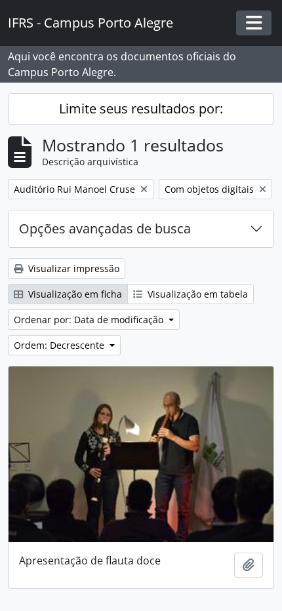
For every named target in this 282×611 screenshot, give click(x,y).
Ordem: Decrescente (60, 345)
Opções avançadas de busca (105, 228)
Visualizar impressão (72, 268)
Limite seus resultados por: (141, 108)
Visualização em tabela (196, 294)
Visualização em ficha (74, 294)
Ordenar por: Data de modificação (90, 319)
